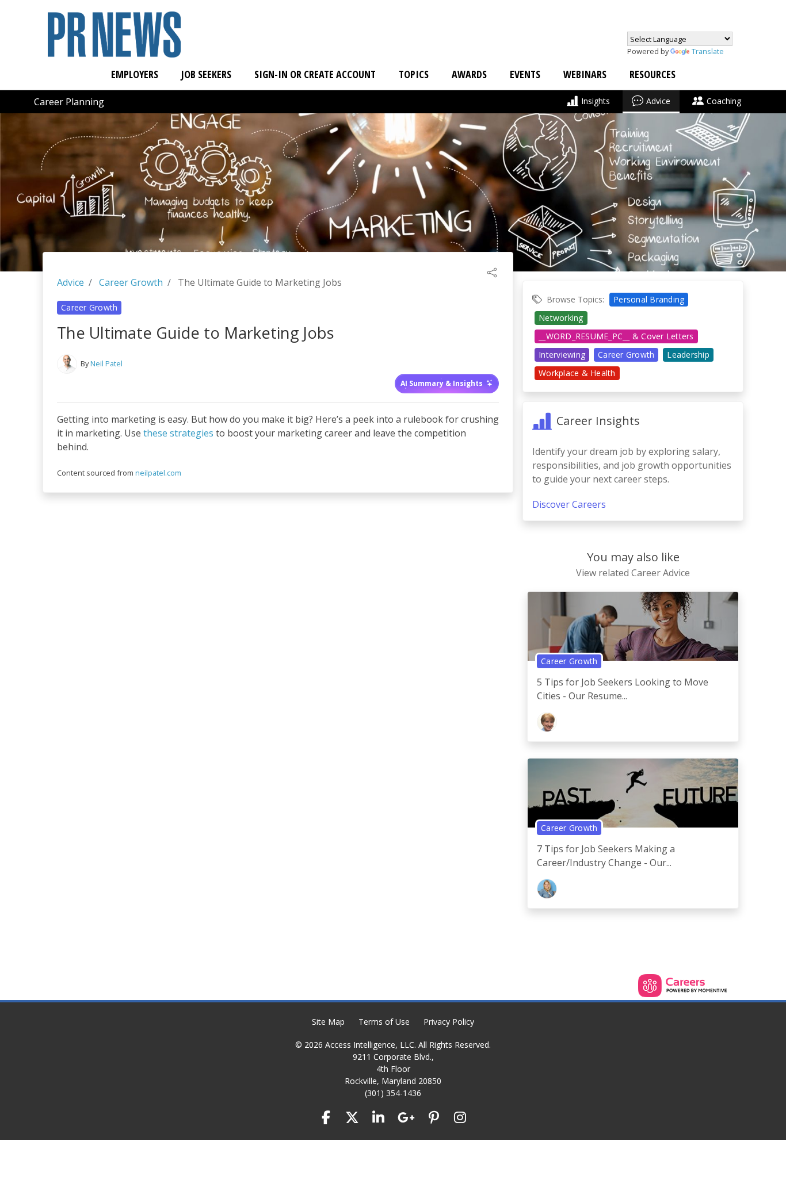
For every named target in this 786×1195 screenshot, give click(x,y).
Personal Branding (648, 299)
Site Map (328, 1021)
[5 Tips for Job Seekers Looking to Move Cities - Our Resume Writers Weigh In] (633, 630)
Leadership (688, 354)
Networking (561, 317)
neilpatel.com (158, 473)
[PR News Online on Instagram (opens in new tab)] (460, 1117)
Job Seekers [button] (206, 74)
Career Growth (131, 282)
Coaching (724, 100)
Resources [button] (652, 74)
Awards (469, 74)
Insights (595, 100)
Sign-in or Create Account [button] (315, 74)
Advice (658, 100)
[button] (492, 271)
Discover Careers (569, 504)
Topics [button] (414, 74)
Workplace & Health (577, 372)
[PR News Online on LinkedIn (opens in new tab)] (378, 1117)
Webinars (584, 74)
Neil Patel (106, 363)
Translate (708, 51)
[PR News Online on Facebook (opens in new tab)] (326, 1117)
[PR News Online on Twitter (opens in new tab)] (352, 1117)
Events (525, 74)
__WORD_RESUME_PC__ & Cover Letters (616, 336)
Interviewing (562, 354)
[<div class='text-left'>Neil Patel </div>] (67, 364)
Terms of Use (384, 1021)
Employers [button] (134, 74)
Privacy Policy (448, 1021)
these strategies (178, 433)
